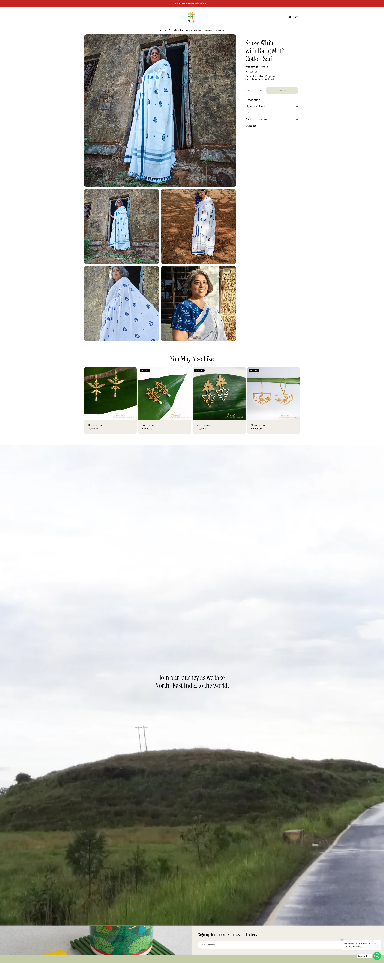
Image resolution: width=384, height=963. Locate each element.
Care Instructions (256, 119)
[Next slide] (132, 393)
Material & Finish (255, 106)
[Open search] (283, 17)
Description (252, 100)
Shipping (250, 126)
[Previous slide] (88, 393)
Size (247, 112)
